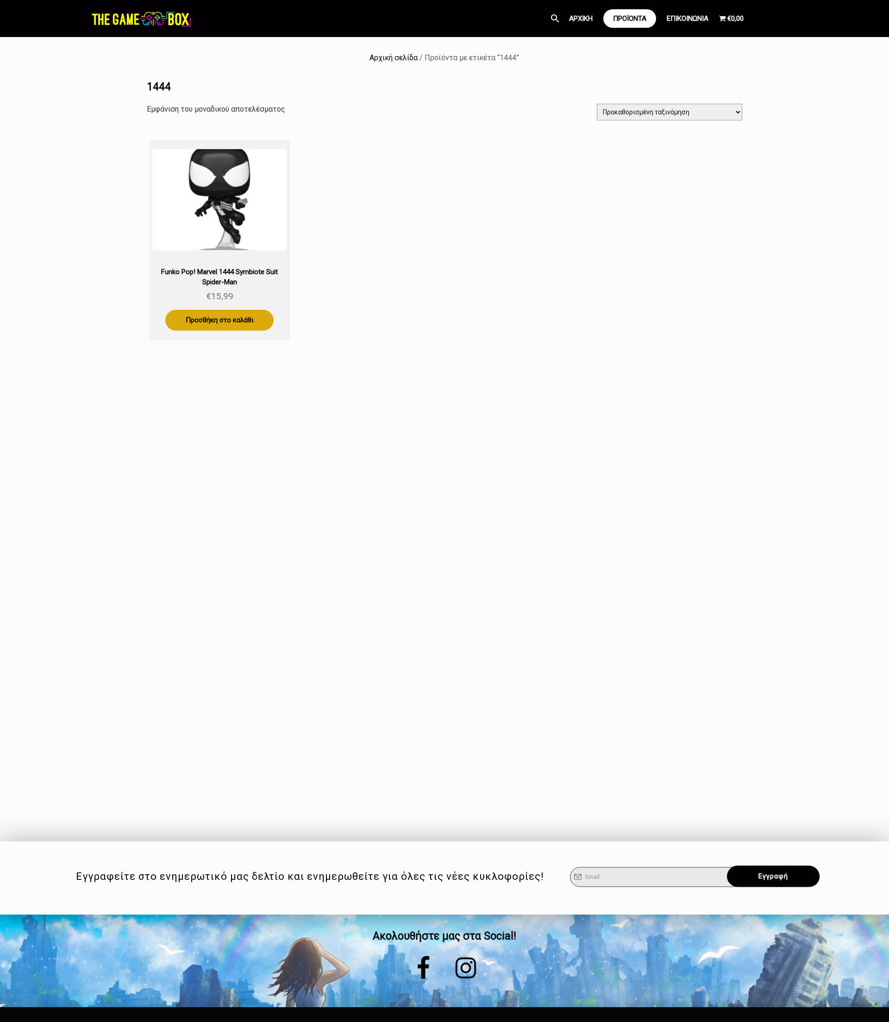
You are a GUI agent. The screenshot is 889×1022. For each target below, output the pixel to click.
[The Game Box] (141, 18)
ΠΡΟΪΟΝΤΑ (629, 18)
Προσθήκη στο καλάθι (220, 320)
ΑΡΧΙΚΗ (581, 18)
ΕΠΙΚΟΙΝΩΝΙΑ (687, 18)
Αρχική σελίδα (393, 57)
